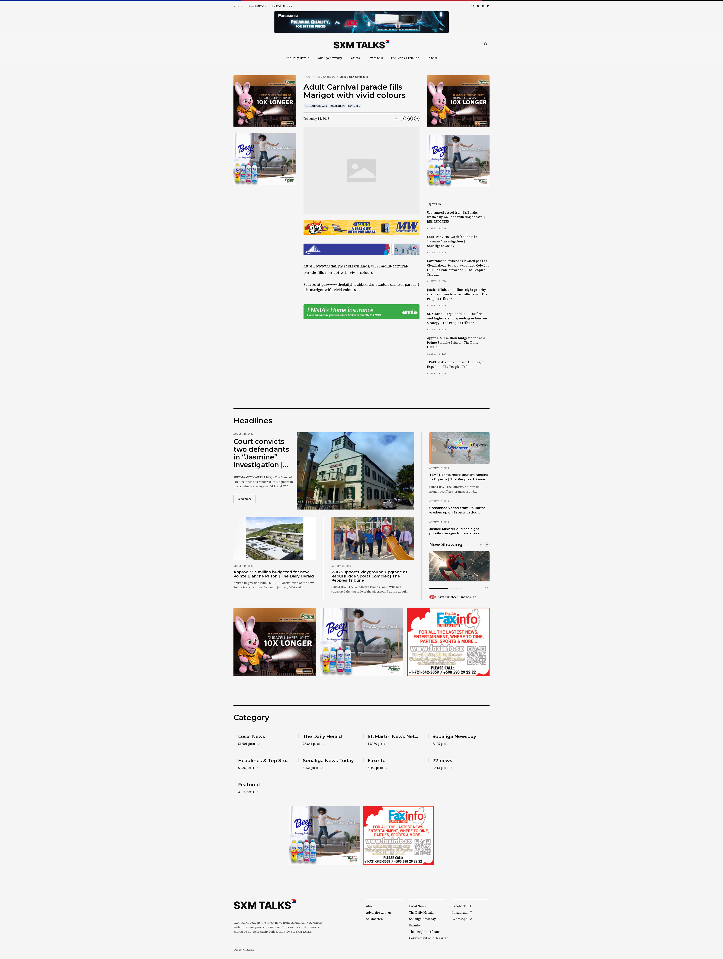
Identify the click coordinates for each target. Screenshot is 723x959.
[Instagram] (483, 6)
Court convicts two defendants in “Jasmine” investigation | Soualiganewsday (452, 241)
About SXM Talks (257, 6)
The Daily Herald (297, 58)
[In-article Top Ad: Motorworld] (361, 227)
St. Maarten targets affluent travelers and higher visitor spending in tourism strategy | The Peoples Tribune (457, 318)
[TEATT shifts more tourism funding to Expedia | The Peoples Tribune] (459, 448)
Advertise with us (378, 912)
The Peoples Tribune (405, 58)
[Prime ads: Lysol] (264, 101)
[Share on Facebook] (403, 118)
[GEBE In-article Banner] (361, 249)
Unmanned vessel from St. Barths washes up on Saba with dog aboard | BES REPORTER (456, 217)
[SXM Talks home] (361, 44)
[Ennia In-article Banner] (361, 311)
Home (307, 76)
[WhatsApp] (488, 6)
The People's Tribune (424, 932)
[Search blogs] (473, 6)
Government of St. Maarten (428, 938)
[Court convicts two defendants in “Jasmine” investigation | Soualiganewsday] (355, 471)
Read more (246, 499)
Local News (337, 105)
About (370, 906)
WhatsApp (460, 919)
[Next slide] (487, 544)
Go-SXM (431, 58)
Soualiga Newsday (329, 58)
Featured (354, 105)
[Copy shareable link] (396, 118)
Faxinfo (355, 58)
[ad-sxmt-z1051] (264, 159)
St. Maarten (374, 919)
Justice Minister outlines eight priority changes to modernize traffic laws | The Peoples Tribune (457, 294)
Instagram (460, 912)
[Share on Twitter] (410, 118)
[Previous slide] (481, 544)
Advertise (238, 6)
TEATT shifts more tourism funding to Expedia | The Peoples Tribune (455, 364)
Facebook (459, 906)
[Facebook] (478, 6)
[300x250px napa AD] (448, 642)
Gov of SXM (375, 58)
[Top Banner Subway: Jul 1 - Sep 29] (361, 22)
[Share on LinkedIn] (416, 118)
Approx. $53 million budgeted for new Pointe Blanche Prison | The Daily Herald (456, 342)
